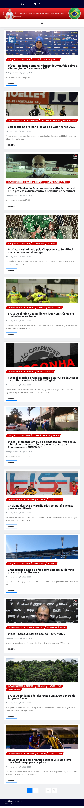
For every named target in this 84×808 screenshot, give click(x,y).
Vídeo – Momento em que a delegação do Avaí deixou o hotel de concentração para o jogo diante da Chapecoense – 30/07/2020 (42, 444)
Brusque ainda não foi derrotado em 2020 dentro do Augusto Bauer (41, 697)
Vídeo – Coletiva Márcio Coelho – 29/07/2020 (36, 633)
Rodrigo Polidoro (12, 73)
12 (48, 790)
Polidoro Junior (11, 131)
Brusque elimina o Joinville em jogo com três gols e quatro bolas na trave (41, 315)
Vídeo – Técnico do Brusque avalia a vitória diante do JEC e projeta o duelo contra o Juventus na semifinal (42, 189)
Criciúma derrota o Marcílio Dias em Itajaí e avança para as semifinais (41, 507)
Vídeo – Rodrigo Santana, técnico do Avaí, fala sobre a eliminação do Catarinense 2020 (43, 67)
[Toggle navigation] (42, 23)
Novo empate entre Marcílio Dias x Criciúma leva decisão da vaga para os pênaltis (39, 761)
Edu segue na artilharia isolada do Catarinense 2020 (41, 126)
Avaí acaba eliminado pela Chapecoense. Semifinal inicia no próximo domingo (40, 251)
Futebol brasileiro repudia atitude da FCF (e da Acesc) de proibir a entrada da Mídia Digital (43, 379)
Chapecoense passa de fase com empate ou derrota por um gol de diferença (41, 571)
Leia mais (11, 83)
